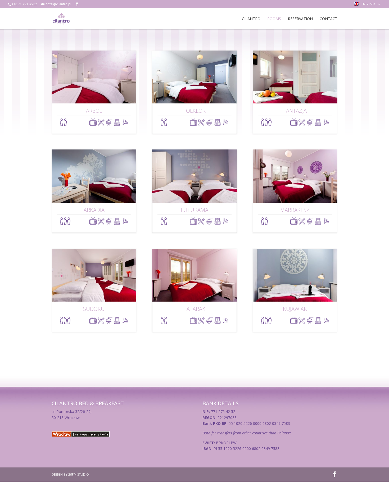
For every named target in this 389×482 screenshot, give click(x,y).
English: (368, 4)
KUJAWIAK (295, 308)
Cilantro (251, 19)
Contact (328, 19)
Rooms (274, 19)
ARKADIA (94, 209)
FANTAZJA (295, 110)
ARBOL (94, 110)
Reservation (300, 19)
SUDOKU (94, 308)
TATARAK (194, 308)
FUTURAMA (194, 209)
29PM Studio (78, 474)
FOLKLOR (194, 110)
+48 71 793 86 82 (24, 4)
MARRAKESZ (295, 209)
